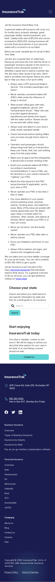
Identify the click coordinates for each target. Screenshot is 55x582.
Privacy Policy (11, 572)
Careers (8, 537)
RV (6, 479)
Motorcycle (10, 484)
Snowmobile (10, 502)
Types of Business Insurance (18, 435)
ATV (7, 498)
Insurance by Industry (15, 440)
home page (21, 278)
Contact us (10, 532)
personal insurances (20, 270)
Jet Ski (8, 507)
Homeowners (11, 474)
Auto (7, 469)
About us (9, 523)
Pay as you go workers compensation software (27, 449)
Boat (7, 493)
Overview (9, 430)
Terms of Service (30, 572)
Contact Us (29, 357)
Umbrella (9, 488)
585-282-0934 (16, 398)
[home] (14, 11)
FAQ (7, 542)
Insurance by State (14, 444)
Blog (7, 528)
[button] (50, 11)
